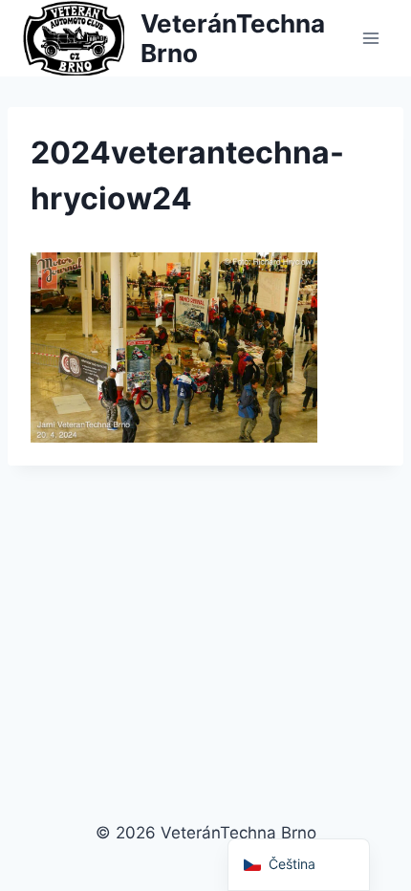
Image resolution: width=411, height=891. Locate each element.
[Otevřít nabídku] (370, 38)
